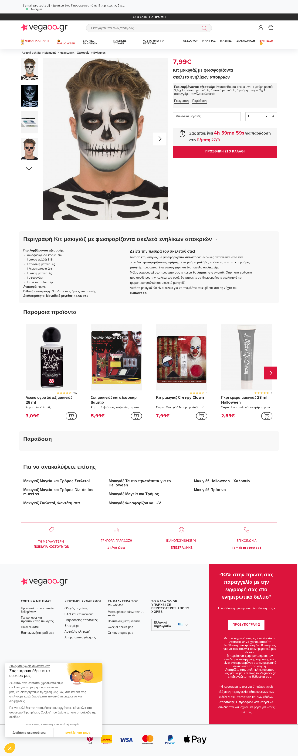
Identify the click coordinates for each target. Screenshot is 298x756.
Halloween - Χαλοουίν (74, 52)
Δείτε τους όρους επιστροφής (76, 291)
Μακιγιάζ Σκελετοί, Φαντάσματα (51, 503)
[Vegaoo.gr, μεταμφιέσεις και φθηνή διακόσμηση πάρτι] (44, 28)
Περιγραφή (181, 100)
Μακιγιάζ (50, 52)
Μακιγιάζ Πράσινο (210, 490)
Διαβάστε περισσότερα (29, 732)
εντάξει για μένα (78, 732)
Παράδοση (199, 100)
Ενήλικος (99, 52)
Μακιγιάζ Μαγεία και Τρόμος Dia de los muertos (58, 492)
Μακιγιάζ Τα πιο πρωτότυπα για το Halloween (140, 483)
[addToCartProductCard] (71, 416)
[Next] (159, 138)
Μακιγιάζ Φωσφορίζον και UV (135, 503)
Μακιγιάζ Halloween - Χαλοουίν (222, 481)
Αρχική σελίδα (31, 52)
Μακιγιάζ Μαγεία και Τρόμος (134, 494)
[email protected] (36, 5)
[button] (9, 748)
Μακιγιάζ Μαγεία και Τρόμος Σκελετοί (56, 481)
